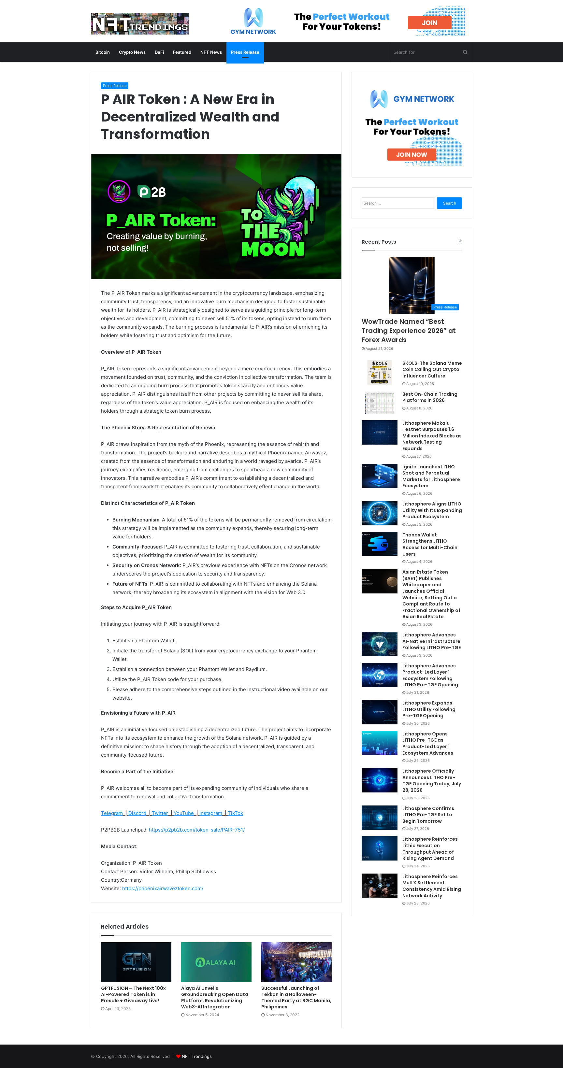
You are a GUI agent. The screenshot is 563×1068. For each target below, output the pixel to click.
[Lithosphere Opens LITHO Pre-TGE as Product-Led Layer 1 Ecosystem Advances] (379, 743)
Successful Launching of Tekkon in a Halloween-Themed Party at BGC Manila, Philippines (296, 997)
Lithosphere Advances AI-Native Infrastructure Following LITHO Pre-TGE (431, 641)
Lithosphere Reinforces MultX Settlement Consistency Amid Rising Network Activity (431, 886)
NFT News (211, 52)
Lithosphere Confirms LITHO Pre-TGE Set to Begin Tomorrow (428, 814)
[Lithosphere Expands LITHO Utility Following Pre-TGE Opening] (379, 712)
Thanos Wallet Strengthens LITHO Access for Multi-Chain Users (429, 544)
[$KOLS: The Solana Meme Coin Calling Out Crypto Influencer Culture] (379, 372)
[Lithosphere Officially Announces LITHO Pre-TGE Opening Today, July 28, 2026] (379, 780)
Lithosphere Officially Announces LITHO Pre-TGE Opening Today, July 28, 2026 (431, 780)
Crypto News (132, 52)
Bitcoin (102, 52)
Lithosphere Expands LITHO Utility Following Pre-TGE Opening (428, 709)
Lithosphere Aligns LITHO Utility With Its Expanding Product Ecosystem (432, 510)
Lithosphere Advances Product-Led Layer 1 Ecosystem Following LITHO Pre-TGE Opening (430, 675)
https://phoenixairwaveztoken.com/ (162, 888)
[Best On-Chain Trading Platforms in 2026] (379, 403)
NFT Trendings (197, 1056)
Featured (182, 52)
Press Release (245, 52)
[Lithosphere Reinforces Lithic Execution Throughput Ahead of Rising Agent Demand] (379, 848)
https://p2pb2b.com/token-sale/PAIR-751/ (197, 830)
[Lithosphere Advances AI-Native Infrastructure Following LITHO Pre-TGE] (379, 644)
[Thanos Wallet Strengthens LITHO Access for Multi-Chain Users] (379, 544)
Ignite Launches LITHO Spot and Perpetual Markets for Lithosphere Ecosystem (431, 476)
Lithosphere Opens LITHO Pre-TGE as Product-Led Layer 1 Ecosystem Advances (427, 743)
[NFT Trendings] (140, 24)
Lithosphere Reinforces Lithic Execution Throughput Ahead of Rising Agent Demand (430, 849)
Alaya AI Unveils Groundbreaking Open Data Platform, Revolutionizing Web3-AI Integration (214, 997)
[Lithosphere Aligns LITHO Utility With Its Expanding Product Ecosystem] (379, 513)
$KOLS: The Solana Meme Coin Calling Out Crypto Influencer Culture (432, 369)
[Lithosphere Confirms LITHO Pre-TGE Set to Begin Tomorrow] (379, 817)
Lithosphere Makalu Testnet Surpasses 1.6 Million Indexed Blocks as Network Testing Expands (432, 436)
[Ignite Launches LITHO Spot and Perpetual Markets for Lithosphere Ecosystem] (379, 476)
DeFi (159, 52)
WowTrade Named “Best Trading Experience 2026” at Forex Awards (409, 330)
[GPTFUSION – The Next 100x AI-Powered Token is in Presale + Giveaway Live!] (136, 962)
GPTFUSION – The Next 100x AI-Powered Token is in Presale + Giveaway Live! (133, 994)
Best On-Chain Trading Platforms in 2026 (429, 397)
